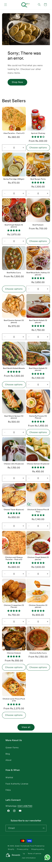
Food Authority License (17, 783)
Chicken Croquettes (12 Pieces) (14, 606)
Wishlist (9, 777)
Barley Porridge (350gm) (13, 179)
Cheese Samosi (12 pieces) (38, 464)
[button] (5, 5)
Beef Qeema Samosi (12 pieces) (14, 321)
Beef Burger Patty (38, 179)
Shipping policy (37, 849)
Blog (8, 754)
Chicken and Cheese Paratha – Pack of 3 (14, 558)
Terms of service (34, 853)
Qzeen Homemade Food (24, 846)
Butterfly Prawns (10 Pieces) (38, 417)
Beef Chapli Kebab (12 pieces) (14, 226)
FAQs (8, 790)
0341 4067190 (25, 806)
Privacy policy (22, 849)
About (9, 760)
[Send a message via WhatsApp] (47, 857)
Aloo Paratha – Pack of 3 (13, 133)
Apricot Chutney (38, 133)
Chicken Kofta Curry (38, 653)
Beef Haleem (38, 225)
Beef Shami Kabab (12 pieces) (38, 369)
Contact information (27, 858)
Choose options (38, 147)
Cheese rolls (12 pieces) (14, 464)
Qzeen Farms (12, 747)
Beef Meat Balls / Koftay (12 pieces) (38, 274)
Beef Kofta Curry (14, 273)
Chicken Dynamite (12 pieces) (38, 606)
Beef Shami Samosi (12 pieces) (13, 417)
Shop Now (17, 82)
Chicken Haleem (14, 653)
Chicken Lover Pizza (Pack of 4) (14, 700)
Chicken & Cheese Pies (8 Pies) (38, 511)
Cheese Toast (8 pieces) (14, 510)
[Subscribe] (43, 828)
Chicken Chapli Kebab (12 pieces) (38, 558)
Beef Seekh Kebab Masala (14, 368)
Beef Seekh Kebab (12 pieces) (38, 321)
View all (26, 727)
